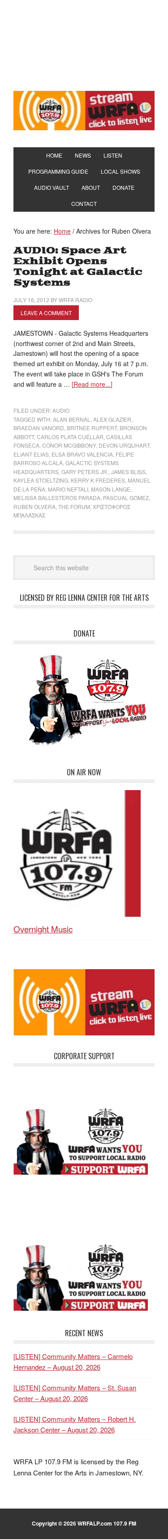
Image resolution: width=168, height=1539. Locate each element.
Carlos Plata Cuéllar (70, 436)
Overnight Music (43, 929)
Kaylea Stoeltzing (40, 480)
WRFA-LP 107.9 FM (84, 43)
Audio (60, 410)
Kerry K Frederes (98, 480)
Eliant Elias (31, 454)
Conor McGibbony (69, 445)
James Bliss (128, 471)
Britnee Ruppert (92, 428)
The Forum (74, 506)
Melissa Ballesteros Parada (56, 497)
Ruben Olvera (34, 506)
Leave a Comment (46, 312)
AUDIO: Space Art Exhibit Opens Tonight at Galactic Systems (77, 266)
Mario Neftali (68, 489)
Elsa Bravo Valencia (82, 454)
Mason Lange (110, 489)
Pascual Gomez (126, 497)
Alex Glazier (112, 419)
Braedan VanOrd (38, 428)
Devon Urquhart (124, 445)
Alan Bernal (71, 419)
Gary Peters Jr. (84, 471)
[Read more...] (92, 384)
